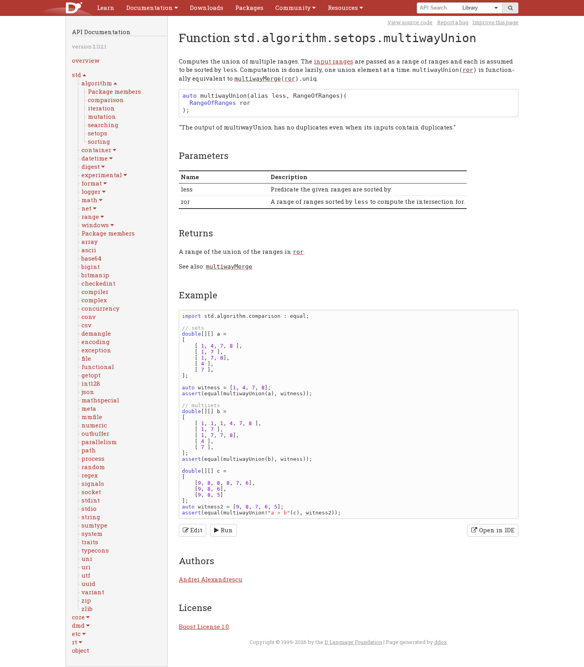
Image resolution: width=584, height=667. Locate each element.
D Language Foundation (353, 642)
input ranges (333, 61)
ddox (440, 642)
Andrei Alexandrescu (210, 579)
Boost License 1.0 (204, 626)
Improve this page (495, 22)
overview (85, 60)
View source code (410, 22)
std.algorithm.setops (304, 38)
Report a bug (452, 22)
